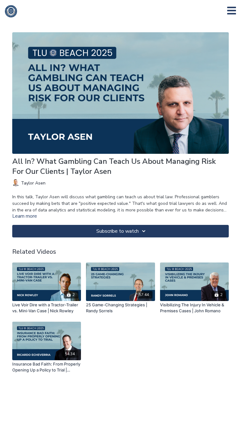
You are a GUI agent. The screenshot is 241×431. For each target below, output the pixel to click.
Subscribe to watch (117, 231)
